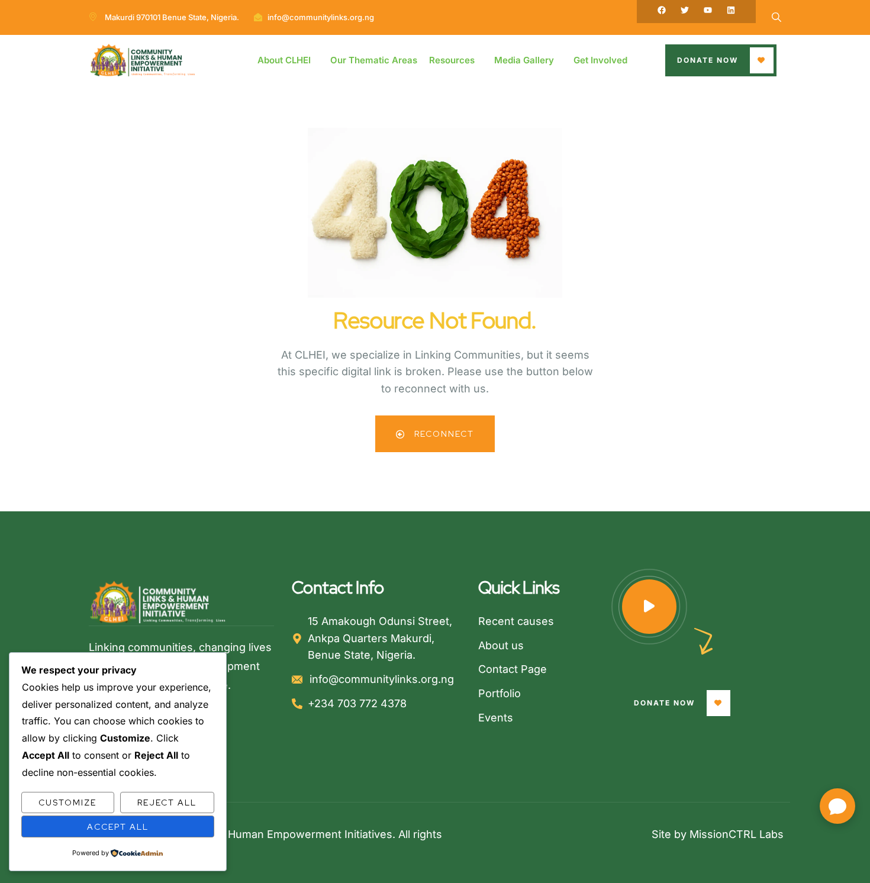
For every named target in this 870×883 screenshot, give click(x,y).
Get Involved (600, 60)
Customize (67, 802)
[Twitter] (685, 10)
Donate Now (707, 60)
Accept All (118, 826)
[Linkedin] (731, 10)
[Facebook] (662, 10)
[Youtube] (708, 10)
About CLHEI (284, 60)
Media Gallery (524, 60)
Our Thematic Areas (373, 60)
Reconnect (442, 433)
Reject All (166, 802)
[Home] (142, 61)
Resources (452, 60)
